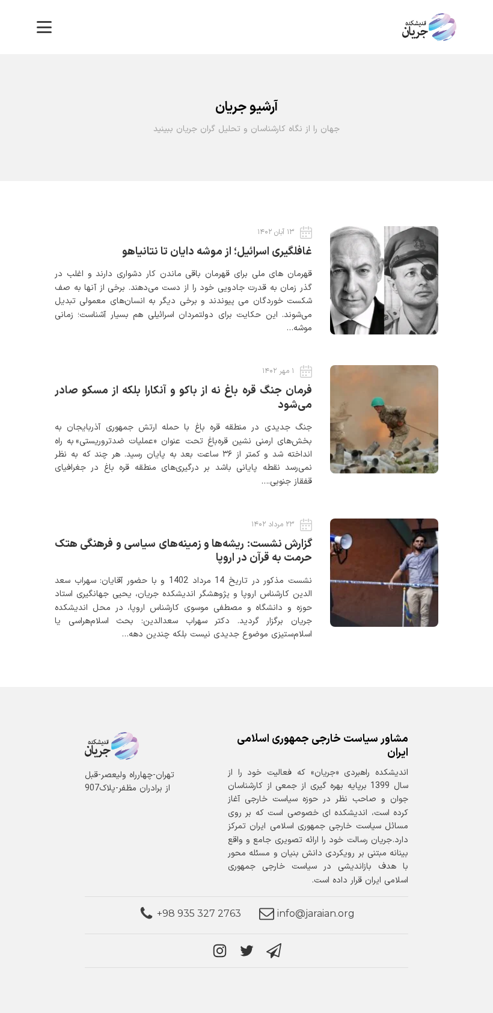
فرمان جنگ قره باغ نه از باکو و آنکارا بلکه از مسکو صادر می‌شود (183, 398)
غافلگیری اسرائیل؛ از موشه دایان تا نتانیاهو (217, 252)
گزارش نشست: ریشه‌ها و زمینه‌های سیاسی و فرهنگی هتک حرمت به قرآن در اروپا (183, 551)
